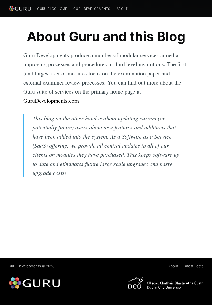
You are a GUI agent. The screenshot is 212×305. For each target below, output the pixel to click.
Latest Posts (193, 266)
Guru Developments (91, 9)
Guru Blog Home (52, 9)
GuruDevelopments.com (51, 100)
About (122, 9)
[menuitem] (52, 9)
